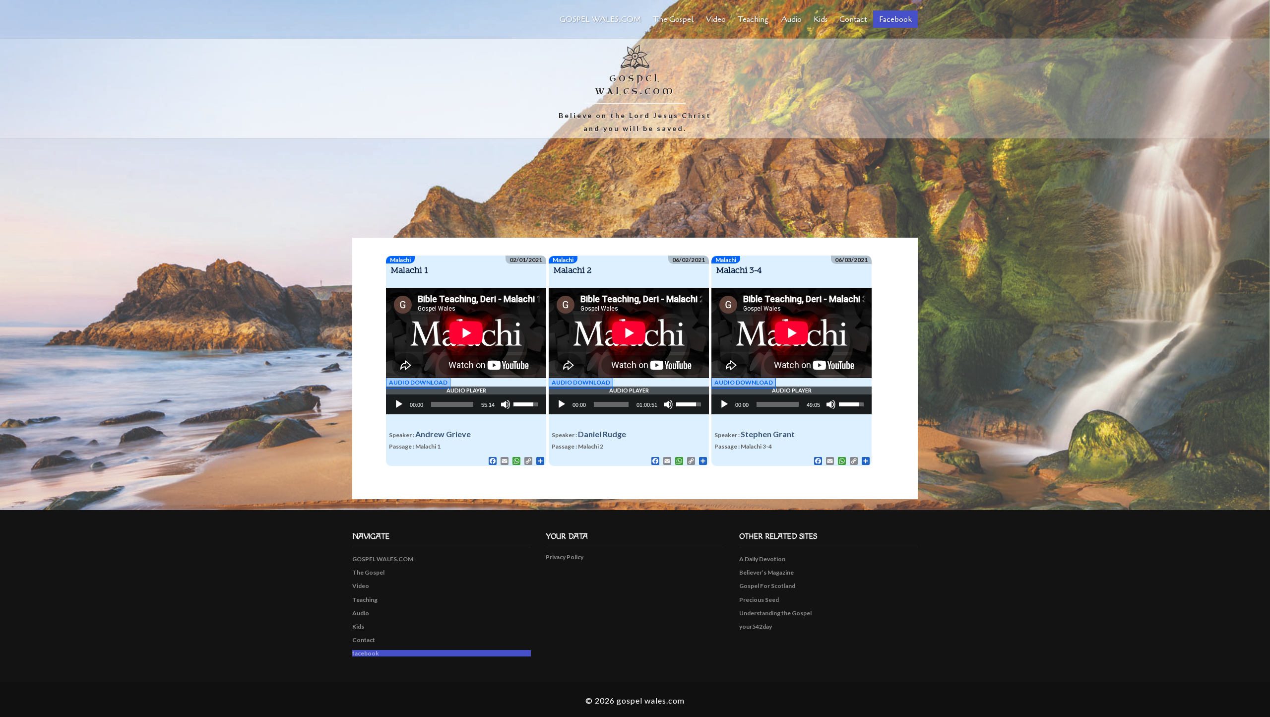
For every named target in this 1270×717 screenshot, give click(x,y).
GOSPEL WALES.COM (600, 19)
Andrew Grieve (443, 434)
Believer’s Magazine (766, 572)
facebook (895, 19)
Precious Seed (759, 599)
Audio (791, 19)
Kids (820, 19)
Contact (853, 19)
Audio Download (418, 382)
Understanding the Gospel (775, 613)
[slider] (452, 404)
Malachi (400, 259)
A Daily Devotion (762, 559)
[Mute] (505, 404)
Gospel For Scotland (767, 585)
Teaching (753, 19)
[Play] (399, 404)
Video (716, 19)
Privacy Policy (564, 557)
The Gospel (673, 19)
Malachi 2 (573, 270)
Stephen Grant (768, 434)
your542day (755, 626)
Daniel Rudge (602, 434)
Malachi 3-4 (739, 270)
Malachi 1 (409, 270)
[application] (466, 404)
